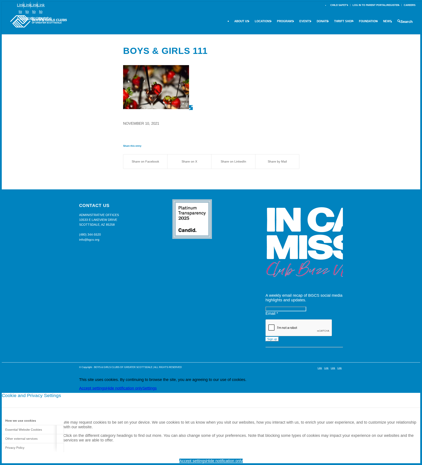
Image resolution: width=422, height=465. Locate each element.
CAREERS (409, 5)
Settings (149, 388)
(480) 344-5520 (90, 234)
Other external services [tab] (21, 438)
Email (272, 313)
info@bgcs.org (89, 239)
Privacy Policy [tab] (14, 447)
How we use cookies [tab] (20, 420)
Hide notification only (124, 388)
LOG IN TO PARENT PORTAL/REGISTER (376, 5)
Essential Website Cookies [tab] (23, 429)
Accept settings (92, 388)
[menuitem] (339, 5)
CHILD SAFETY (339, 5)
